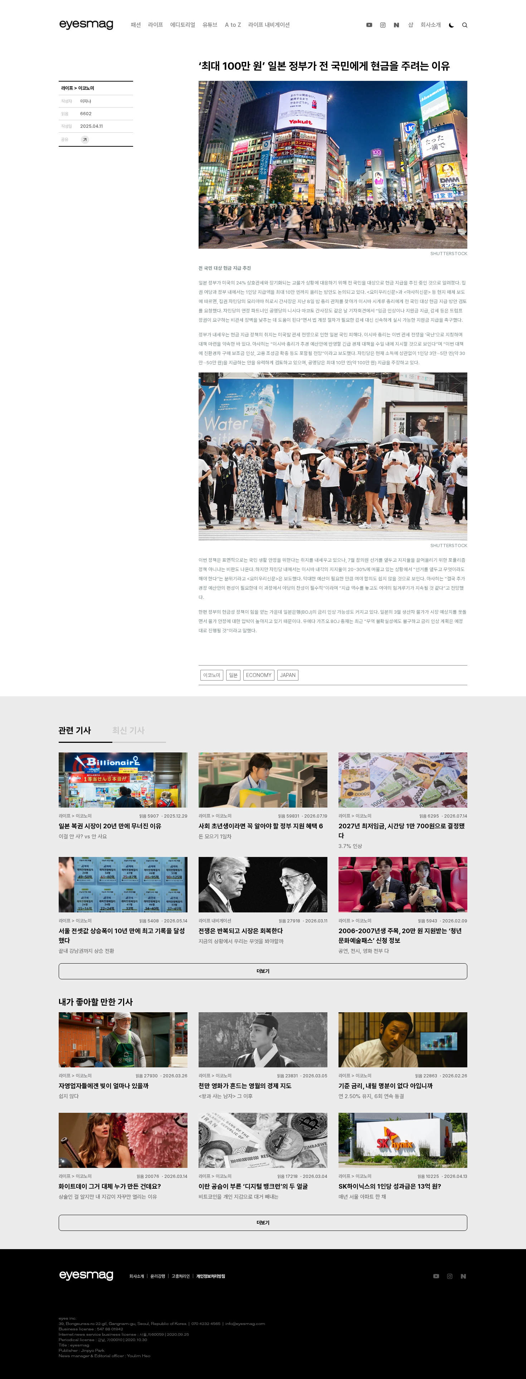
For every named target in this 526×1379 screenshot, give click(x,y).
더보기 (263, 971)
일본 (233, 675)
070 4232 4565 (205, 1324)
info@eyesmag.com (245, 1324)
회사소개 (431, 24)
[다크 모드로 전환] (451, 25)
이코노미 (211, 675)
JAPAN (288, 675)
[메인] (86, 25)
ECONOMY (259, 675)
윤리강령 (158, 1276)
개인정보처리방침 (210, 1276)
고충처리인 (181, 1276)
